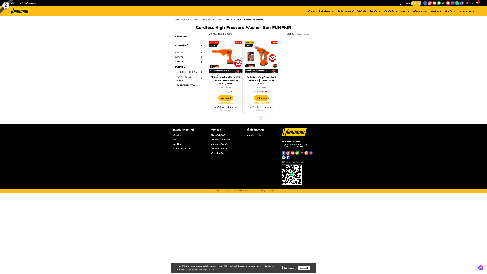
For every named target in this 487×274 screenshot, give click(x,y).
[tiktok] (443, 3)
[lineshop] (457, 3)
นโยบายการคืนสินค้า (219, 144)
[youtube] (434, 3)
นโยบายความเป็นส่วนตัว (189, 269)
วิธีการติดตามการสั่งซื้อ (220, 139)
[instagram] (430, 3)
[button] (399, 3)
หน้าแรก (176, 19)
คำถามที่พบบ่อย (217, 153)
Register (416, 3)
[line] (439, 3)
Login (407, 3)
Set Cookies (289, 268)
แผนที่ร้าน (177, 144)
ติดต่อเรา (177, 139)
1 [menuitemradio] (261, 118)
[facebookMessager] (480, 267)
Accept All (304, 268)
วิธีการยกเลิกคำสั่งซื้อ (219, 148)
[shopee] (448, 3)
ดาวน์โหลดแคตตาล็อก (182, 148)
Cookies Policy (208, 269)
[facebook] (425, 3)
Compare (232, 107)
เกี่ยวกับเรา (177, 135)
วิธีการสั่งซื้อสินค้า (218, 135)
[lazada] (453, 3)
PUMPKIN (196, 19)
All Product (186, 19)
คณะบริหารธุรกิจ (254, 135)
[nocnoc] (462, 3)
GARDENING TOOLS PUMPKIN (212, 19)
